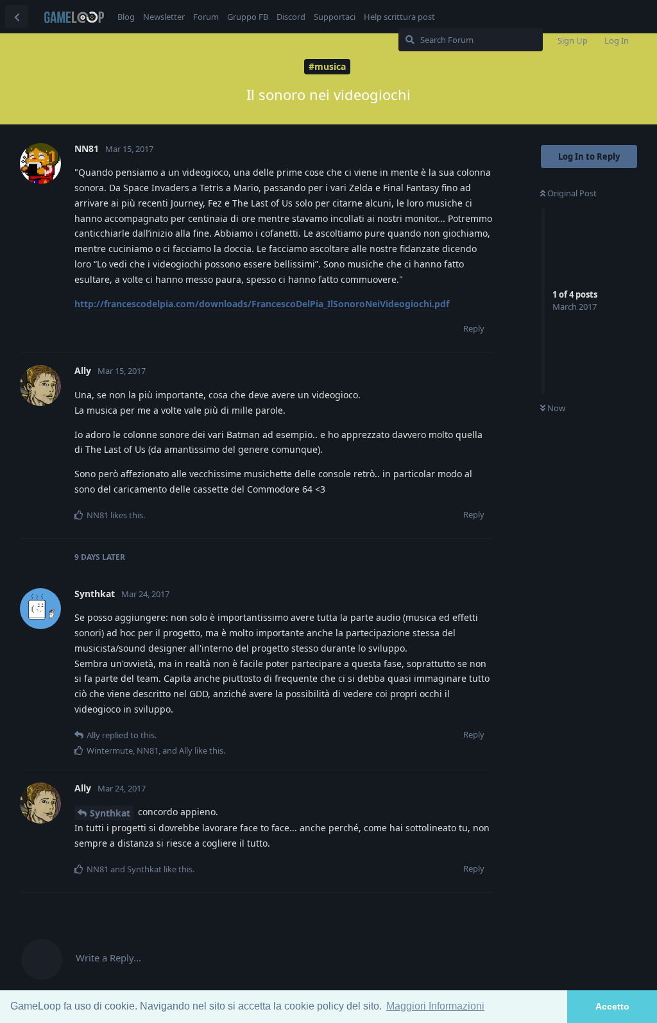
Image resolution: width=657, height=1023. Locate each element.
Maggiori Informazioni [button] (435, 1006)
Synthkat (110, 813)
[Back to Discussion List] (16, 16)
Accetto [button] (612, 1006)
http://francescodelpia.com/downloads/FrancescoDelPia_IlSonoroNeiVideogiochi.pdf (261, 304)
